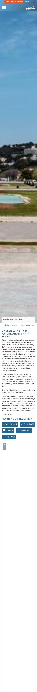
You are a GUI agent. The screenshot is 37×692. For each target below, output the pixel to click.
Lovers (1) (9, 431)
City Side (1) (10, 437)
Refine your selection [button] (17, 419)
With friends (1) (11, 424)
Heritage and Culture (11, 325)
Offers (27, 2)
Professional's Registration (14, 2)
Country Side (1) (26, 431)
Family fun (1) (29, 424)
